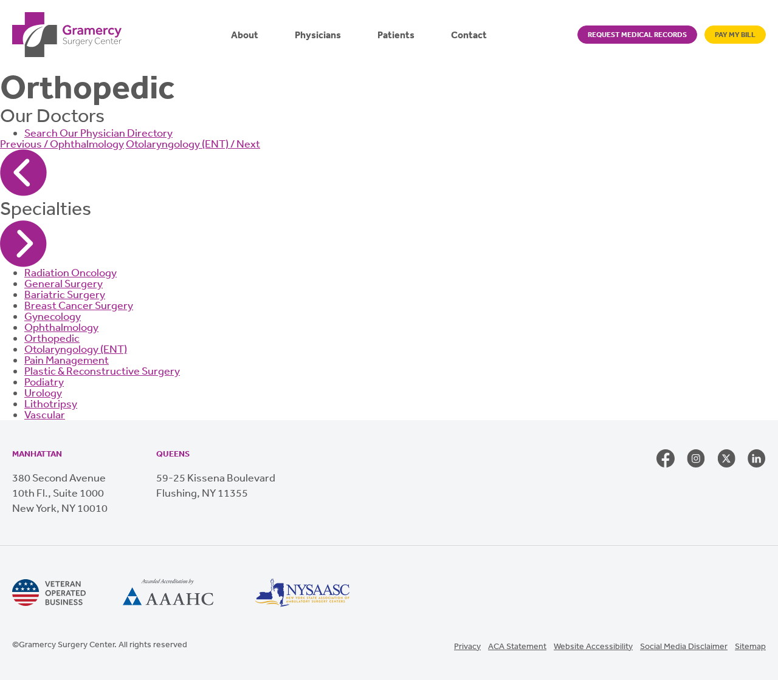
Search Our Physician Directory (98, 132)
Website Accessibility (593, 646)
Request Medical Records (637, 34)
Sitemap (750, 646)
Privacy (467, 646)
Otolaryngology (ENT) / (193, 143)
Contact (469, 35)
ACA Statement (517, 646)
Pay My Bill (735, 34)
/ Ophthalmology (62, 143)
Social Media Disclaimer (684, 646)
